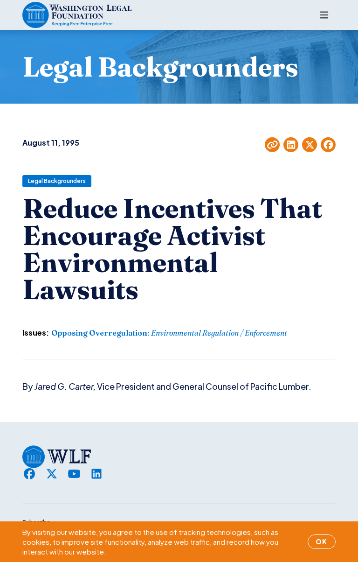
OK (322, 541)
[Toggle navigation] (324, 14)
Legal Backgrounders (57, 180)
